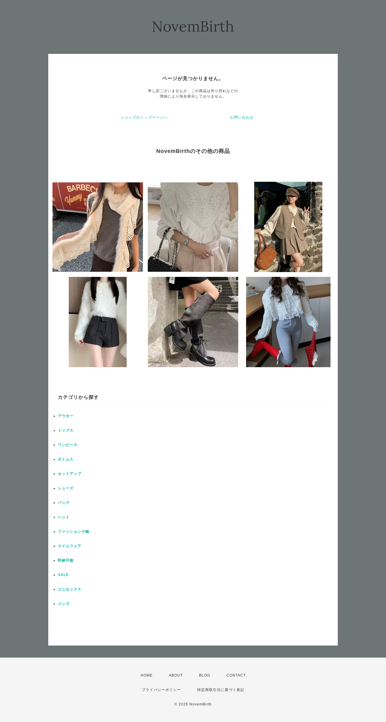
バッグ (64, 502)
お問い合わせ (242, 117)
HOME (147, 675)
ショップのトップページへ (144, 117)
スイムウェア (69, 546)
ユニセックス (69, 589)
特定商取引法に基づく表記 (220, 690)
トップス (66, 430)
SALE (63, 575)
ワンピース (68, 445)
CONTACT (236, 675)
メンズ (64, 604)
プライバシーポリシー (161, 690)
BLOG (204, 675)
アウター (66, 416)
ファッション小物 (73, 531)
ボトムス (66, 459)
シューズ (66, 488)
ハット (64, 517)
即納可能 (66, 560)
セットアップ (69, 474)
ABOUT (176, 675)
